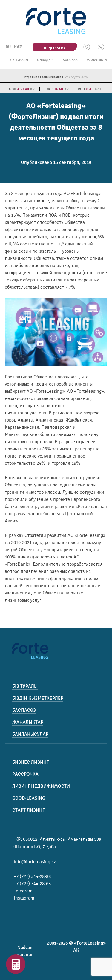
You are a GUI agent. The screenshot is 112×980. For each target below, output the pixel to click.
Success (70, 60)
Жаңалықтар (98, 60)
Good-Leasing (28, 798)
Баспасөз (24, 710)
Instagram (24, 898)
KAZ (18, 47)
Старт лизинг (28, 810)
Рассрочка (25, 774)
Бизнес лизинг (30, 762)
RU (8, 47)
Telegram (23, 891)
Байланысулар (30, 734)
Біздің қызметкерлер (37, 698)
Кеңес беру (54, 48)
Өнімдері (45, 60)
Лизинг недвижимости (41, 786)
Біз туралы (18, 60)
